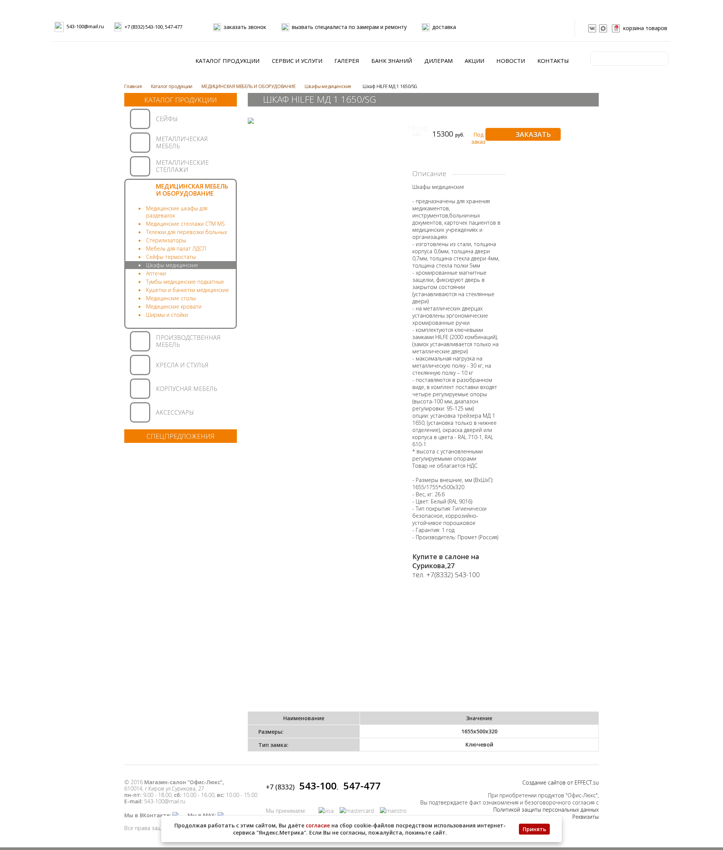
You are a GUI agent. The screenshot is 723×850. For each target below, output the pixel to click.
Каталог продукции (227, 60)
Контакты (553, 60)
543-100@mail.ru (85, 26)
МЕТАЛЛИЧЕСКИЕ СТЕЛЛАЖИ (182, 166)
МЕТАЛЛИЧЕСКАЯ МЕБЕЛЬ (182, 142)
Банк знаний (391, 60)
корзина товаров (641, 28)
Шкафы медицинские (328, 86)
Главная (133, 86)
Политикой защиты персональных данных (546, 809)
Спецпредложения (180, 436)
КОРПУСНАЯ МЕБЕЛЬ (186, 389)
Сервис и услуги (297, 60)
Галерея (346, 60)
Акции (474, 60)
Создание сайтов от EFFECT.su (560, 782)
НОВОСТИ (510, 60)
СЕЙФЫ (167, 119)
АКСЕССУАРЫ (175, 412)
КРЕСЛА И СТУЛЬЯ (182, 365)
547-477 (173, 26)
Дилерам (438, 60)
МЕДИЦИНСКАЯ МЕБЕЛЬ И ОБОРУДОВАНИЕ (248, 86)
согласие (318, 825)
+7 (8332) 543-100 (144, 26)
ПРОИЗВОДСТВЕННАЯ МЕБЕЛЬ (188, 341)
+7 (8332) (301, 786)
